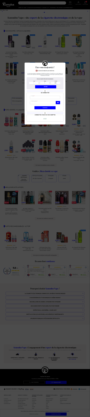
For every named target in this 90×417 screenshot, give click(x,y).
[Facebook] (44, 118)
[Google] (45, 118)
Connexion (45, 107)
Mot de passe (34, 101)
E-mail (32, 95)
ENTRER (45, 86)
